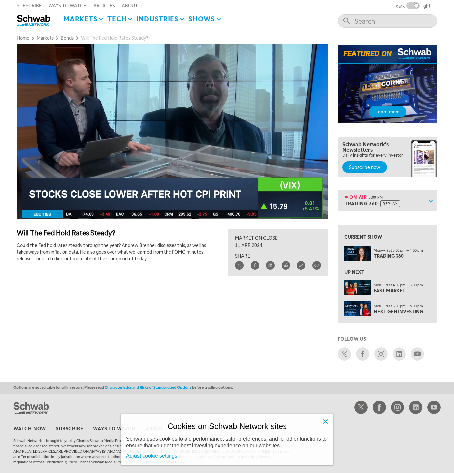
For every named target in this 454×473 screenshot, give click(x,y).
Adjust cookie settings (151, 456)
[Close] (325, 421)
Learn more (387, 111)
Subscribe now (364, 167)
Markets (80, 18)
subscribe (29, 5)
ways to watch (67, 5)
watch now (29, 428)
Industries (157, 18)
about (130, 5)
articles (104, 5)
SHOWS (201, 18)
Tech (116, 18)
